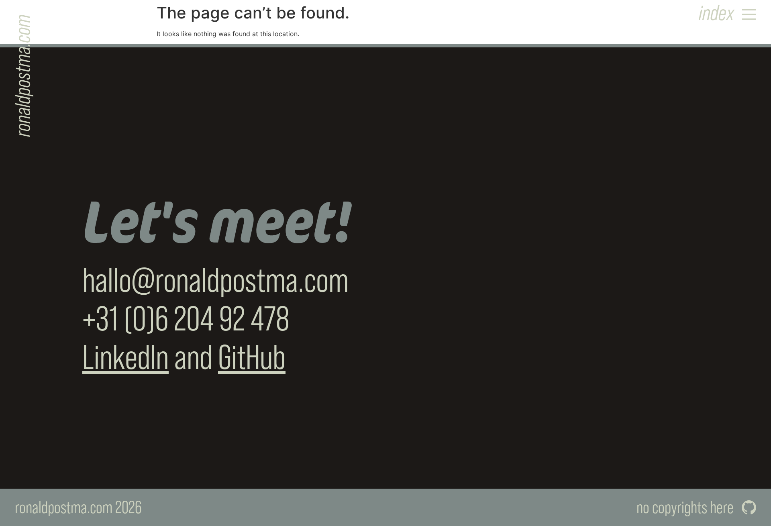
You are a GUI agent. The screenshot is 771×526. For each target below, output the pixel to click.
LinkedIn (125, 357)
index (716, 12)
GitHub (252, 357)
